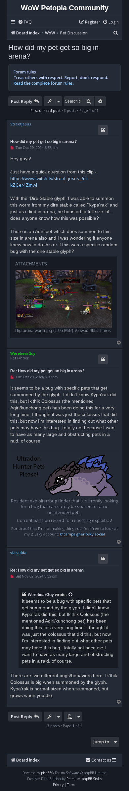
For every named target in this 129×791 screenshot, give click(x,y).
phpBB (46, 772)
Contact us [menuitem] (101, 760)
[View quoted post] (71, 594)
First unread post (45, 110)
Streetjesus (20, 123)
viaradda (18, 552)
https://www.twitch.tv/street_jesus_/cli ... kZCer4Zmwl (51, 182)
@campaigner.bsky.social (82, 534)
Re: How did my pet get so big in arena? (47, 371)
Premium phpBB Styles (84, 778)
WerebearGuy (22, 353)
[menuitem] (25, 22)
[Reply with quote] (103, 130)
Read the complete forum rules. (44, 83)
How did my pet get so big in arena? (53, 51)
